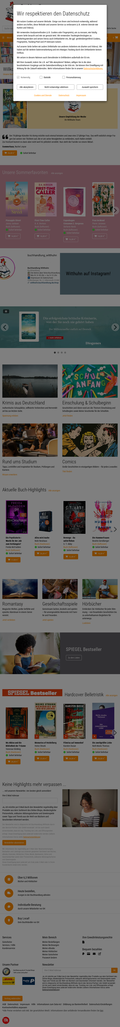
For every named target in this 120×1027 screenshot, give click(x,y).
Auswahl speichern (90, 87)
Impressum (81, 95)
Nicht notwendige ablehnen (56, 87)
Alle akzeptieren (26, 87)
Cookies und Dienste (43, 95)
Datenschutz (64, 95)
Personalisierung (73, 77)
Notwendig (25, 77)
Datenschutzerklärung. (93, 68)
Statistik (47, 77)
